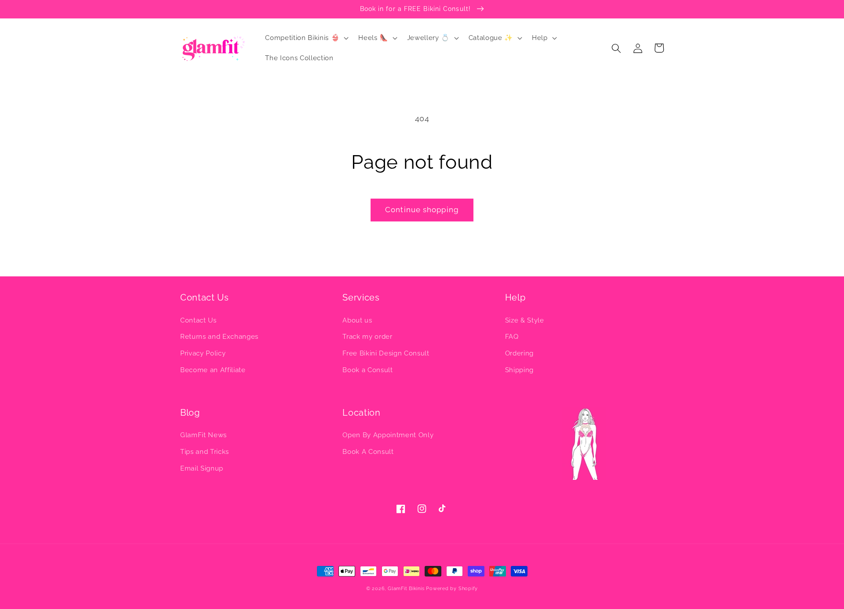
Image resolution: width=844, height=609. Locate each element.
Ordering (519, 353)
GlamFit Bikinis (406, 588)
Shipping (519, 370)
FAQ (512, 337)
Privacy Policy (203, 353)
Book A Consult (367, 452)
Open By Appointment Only (387, 435)
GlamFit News (203, 435)
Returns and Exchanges (219, 337)
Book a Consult (367, 370)
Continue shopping (422, 209)
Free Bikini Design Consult (385, 353)
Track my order (367, 337)
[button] (306, 38)
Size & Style (524, 320)
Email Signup (201, 468)
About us (357, 320)
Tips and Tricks (204, 452)
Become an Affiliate (213, 370)
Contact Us (198, 320)
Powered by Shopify (452, 588)
